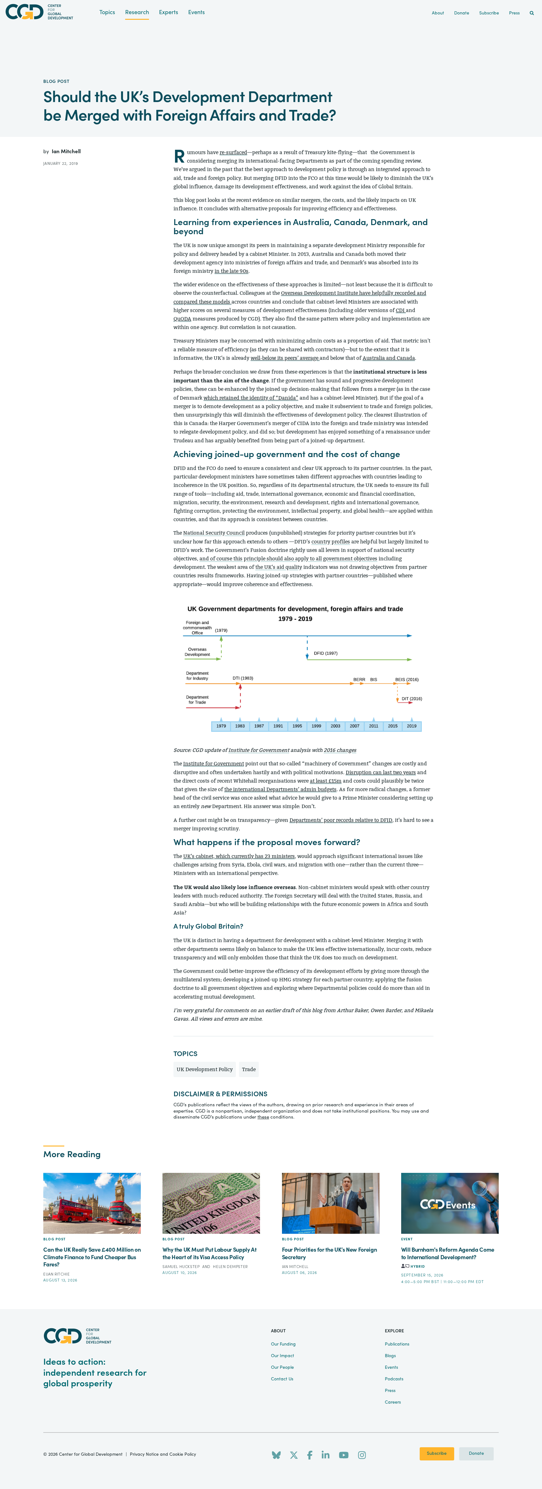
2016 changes (340, 750)
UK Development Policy (205, 1069)
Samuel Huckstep (181, 1267)
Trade (249, 1069)
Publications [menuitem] (397, 1344)
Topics (107, 12)
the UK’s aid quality (278, 567)
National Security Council (214, 533)
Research (137, 12)
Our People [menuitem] (282, 1367)
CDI (401, 310)
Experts (168, 12)
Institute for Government (258, 750)
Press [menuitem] (514, 13)
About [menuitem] (438, 13)
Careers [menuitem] (393, 1402)
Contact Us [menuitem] (282, 1379)
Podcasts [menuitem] (394, 1379)
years (409, 772)
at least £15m (326, 781)
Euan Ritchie (56, 1274)
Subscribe (437, 1453)
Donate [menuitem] (461, 13)
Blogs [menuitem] (390, 1355)
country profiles (330, 542)
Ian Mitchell (66, 151)
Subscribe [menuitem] (489, 13)
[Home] (49, 12)
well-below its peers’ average (285, 358)
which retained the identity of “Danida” (251, 398)
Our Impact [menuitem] (282, 1355)
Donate (476, 1453)
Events (196, 12)
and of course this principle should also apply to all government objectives (288, 559)
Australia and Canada (389, 358)
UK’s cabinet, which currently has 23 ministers (239, 856)
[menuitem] (532, 13)
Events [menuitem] (391, 1367)
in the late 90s (231, 271)
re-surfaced (233, 152)
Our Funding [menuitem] (283, 1344)
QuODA (182, 319)
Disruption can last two (374, 772)
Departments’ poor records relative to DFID (341, 820)
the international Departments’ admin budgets (280, 789)
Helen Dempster (230, 1267)
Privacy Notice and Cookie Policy (163, 1454)
